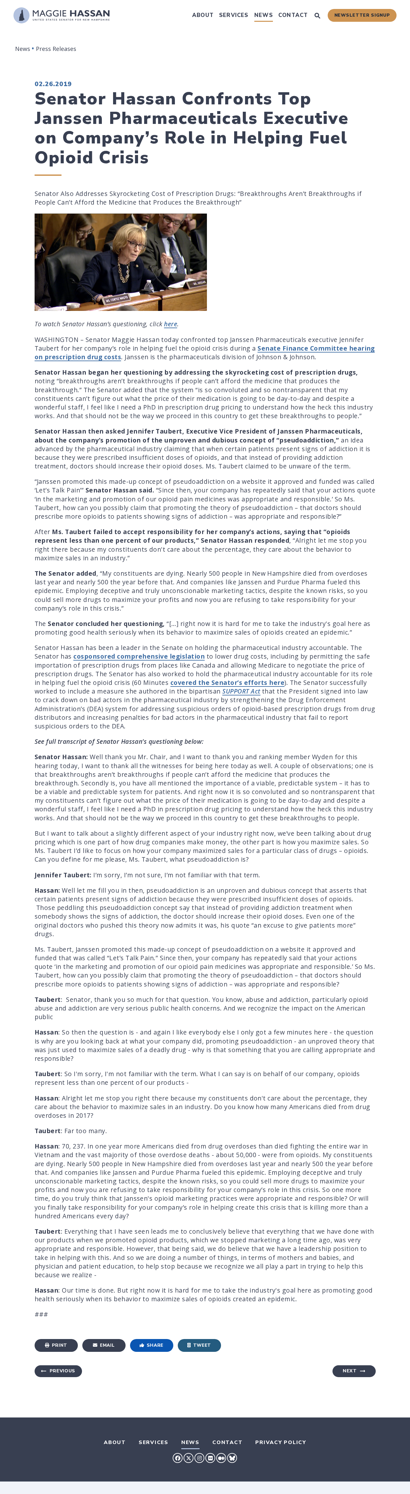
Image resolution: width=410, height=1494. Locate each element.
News (263, 15)
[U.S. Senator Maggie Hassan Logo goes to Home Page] (61, 15)
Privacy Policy (280, 1442)
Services (234, 15)
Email (107, 1345)
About (203, 15)
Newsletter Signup (362, 15)
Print (59, 1345)
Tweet (202, 1345)
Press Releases (56, 49)
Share (155, 1345)
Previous (63, 1371)
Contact (293, 15)
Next (350, 1371)
